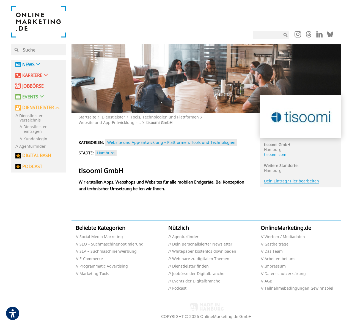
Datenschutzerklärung (285, 273)
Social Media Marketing (101, 237)
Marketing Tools (94, 273)
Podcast (179, 288)
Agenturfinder (32, 146)
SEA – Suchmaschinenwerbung (108, 251)
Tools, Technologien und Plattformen (165, 117)
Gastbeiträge (276, 244)
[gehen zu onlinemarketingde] (298, 36)
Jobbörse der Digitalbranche (198, 273)
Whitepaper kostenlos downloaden (204, 251)
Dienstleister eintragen (35, 129)
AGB (268, 281)
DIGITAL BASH (36, 155)
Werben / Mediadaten (285, 237)
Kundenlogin (35, 139)
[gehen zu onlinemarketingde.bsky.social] (330, 36)
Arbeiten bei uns (280, 259)
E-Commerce (91, 259)
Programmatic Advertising (103, 266)
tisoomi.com (275, 154)
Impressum (275, 266)
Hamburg (106, 152)
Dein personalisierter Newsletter (202, 244)
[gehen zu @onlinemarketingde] (309, 36)
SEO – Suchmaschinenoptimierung (111, 244)
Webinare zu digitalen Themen (200, 259)
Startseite (87, 117)
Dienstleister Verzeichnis (31, 118)
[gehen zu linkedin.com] (319, 36)
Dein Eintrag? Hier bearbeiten (291, 181)
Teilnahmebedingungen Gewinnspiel (299, 288)
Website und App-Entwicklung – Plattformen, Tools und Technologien (171, 142)
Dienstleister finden (190, 266)
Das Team (274, 251)
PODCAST (32, 166)
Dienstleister (113, 117)
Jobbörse (33, 86)
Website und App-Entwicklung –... (110, 122)
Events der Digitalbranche (196, 281)
